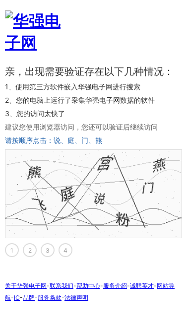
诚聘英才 (142, 285)
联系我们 (61, 285)
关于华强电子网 (26, 285)
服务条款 (50, 297)
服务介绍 (115, 285)
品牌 (29, 297)
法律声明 (76, 297)
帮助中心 (88, 285)
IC (17, 297)
